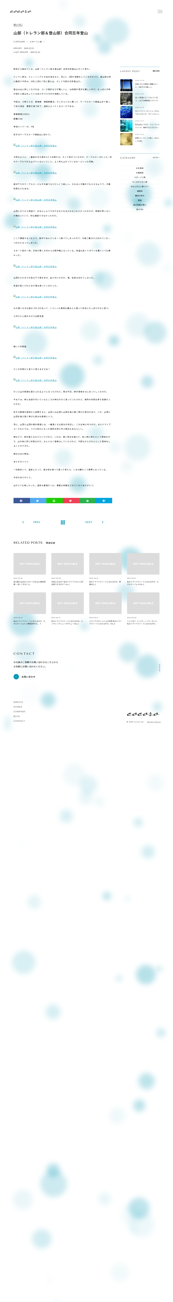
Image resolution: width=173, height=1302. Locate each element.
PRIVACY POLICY (154, 722)
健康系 (140, 191)
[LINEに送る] (54, 500)
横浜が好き (140, 195)
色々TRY (140, 209)
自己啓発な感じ (140, 204)
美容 (140, 200)
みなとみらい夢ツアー (140, 186)
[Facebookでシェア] (22, 500)
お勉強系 (140, 172)
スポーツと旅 (140, 177)
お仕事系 (140, 168)
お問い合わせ (28, 676)
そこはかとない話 (139, 182)
